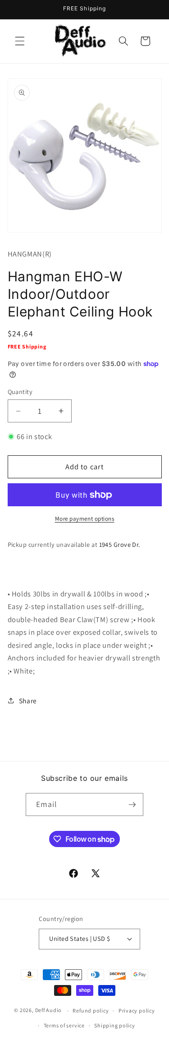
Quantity (20, 391)
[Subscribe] (132, 804)
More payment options (84, 518)
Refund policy (91, 1010)
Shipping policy (114, 1025)
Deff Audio (48, 1010)
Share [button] (28, 700)
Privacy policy (137, 1010)
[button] (20, 41)
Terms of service (64, 1025)
